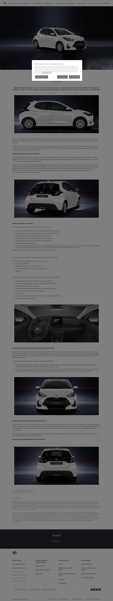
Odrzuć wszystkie (62, 76)
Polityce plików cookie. (46, 72)
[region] (57, 70)
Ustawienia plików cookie (41, 76)
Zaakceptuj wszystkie (74, 76)
